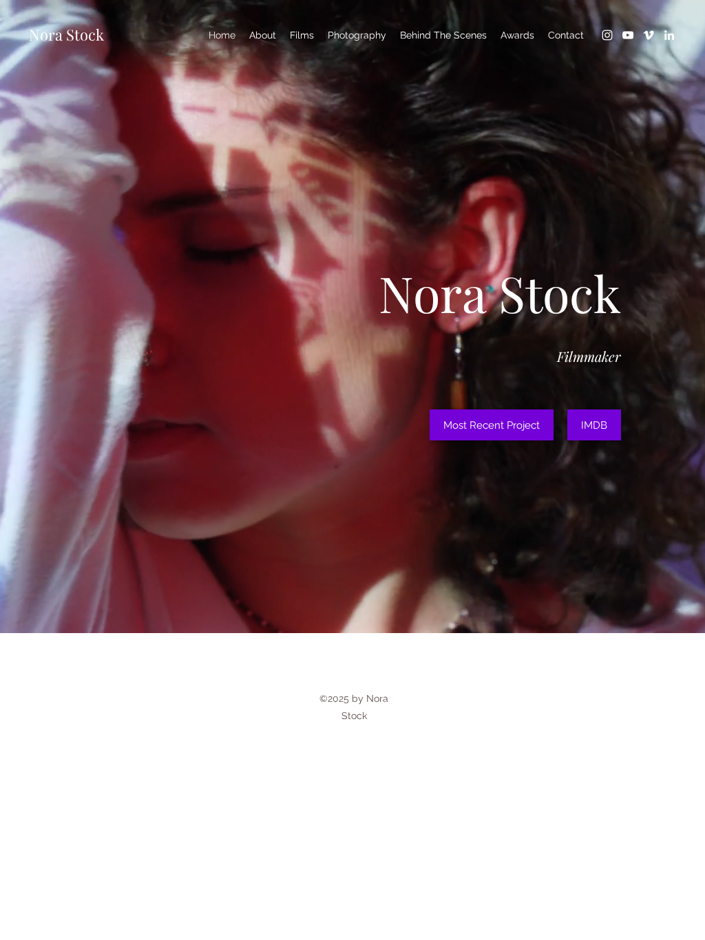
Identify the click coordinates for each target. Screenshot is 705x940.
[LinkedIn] (669, 35)
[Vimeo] (648, 35)
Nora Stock (66, 34)
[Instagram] (607, 35)
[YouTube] (628, 35)
